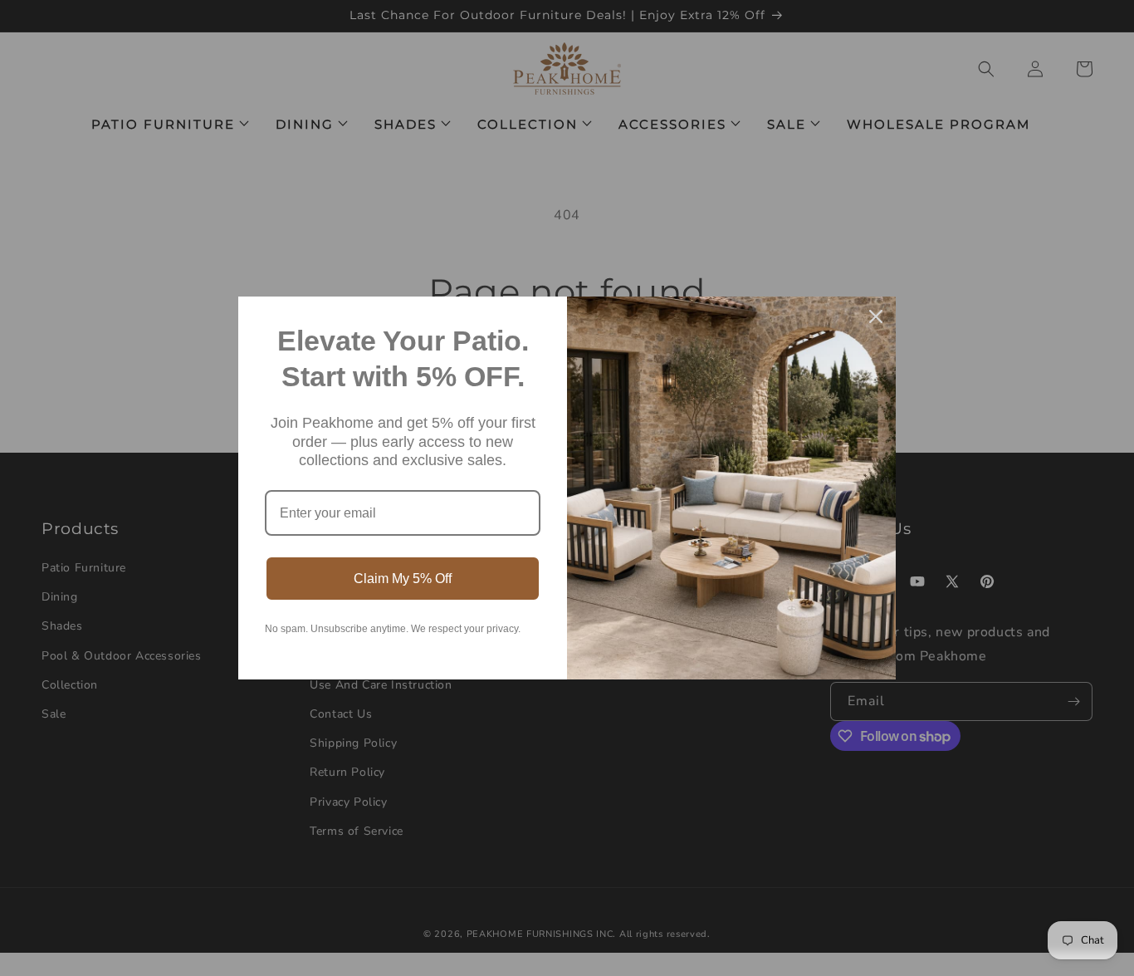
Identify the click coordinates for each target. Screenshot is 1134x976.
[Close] (876, 316)
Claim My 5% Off (403, 578)
